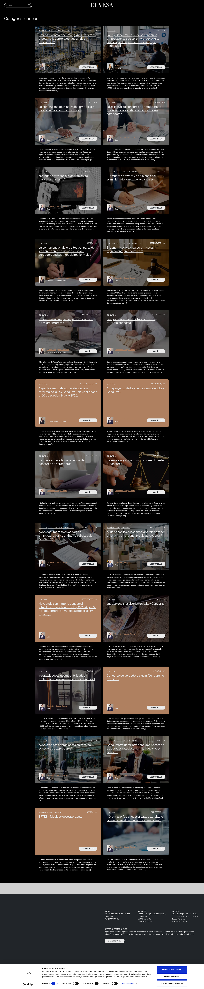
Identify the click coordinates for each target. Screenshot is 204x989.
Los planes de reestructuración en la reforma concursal (131, 320)
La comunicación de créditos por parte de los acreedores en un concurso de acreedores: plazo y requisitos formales (67, 251)
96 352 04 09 (179, 921)
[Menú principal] (197, 5)
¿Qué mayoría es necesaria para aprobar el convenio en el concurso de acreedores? (135, 818)
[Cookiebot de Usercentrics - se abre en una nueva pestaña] (28, 984)
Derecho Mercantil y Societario (129, 172)
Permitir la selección (171, 976)
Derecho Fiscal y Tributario (50, 31)
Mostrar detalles (128, 983)
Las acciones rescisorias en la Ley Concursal (136, 603)
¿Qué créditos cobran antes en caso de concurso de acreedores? (65, 746)
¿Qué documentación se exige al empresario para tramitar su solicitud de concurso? (65, 535)
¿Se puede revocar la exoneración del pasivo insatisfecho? (64, 177)
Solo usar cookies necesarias (172, 983)
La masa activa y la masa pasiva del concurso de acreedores (62, 461)
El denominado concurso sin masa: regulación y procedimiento (130, 249)
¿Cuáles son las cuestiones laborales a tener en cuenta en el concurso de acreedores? (136, 533)
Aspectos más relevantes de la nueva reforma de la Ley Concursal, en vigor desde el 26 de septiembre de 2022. (68, 392)
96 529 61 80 (145, 921)
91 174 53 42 (112, 919)
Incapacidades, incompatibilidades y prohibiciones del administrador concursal (67, 677)
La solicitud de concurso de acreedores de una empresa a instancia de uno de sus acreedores (135, 110)
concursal (66, 31)
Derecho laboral (113, 528)
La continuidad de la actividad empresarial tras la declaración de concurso (67, 108)
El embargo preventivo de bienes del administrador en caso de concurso (131, 177)
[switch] (76, 983)
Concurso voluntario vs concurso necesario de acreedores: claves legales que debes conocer (135, 748)
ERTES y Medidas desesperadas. (60, 816)
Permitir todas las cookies (171, 969)
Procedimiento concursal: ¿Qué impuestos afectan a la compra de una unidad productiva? (67, 38)
